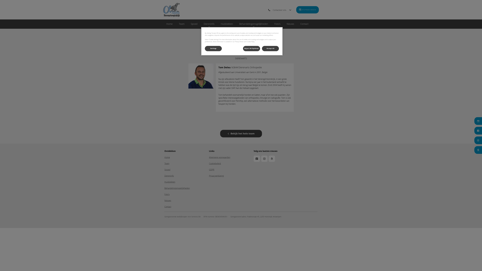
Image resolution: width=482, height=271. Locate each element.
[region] (242, 41)
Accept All (270, 48)
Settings (213, 48)
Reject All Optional (251, 48)
